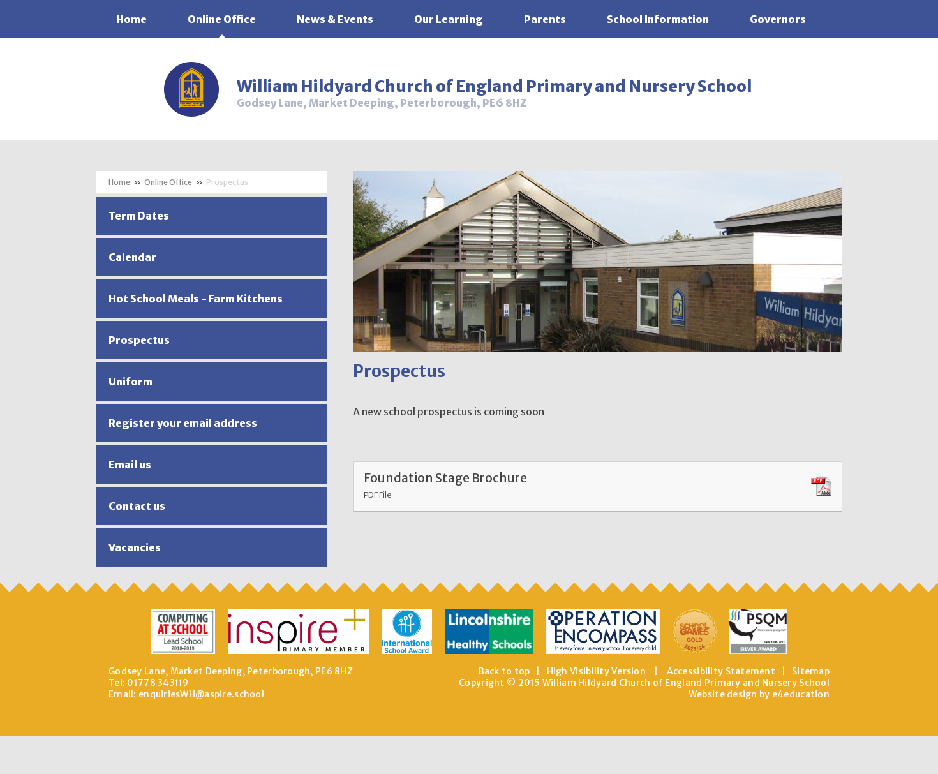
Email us (129, 464)
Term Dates (138, 215)
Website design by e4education (759, 694)
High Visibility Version (596, 671)
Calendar (132, 257)
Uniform (130, 381)
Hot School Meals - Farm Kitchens (195, 298)
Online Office (168, 182)
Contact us (136, 506)
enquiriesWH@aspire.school (201, 694)
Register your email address (182, 423)
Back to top (504, 671)
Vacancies (134, 547)
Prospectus (227, 182)
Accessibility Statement (721, 671)
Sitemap (811, 671)
